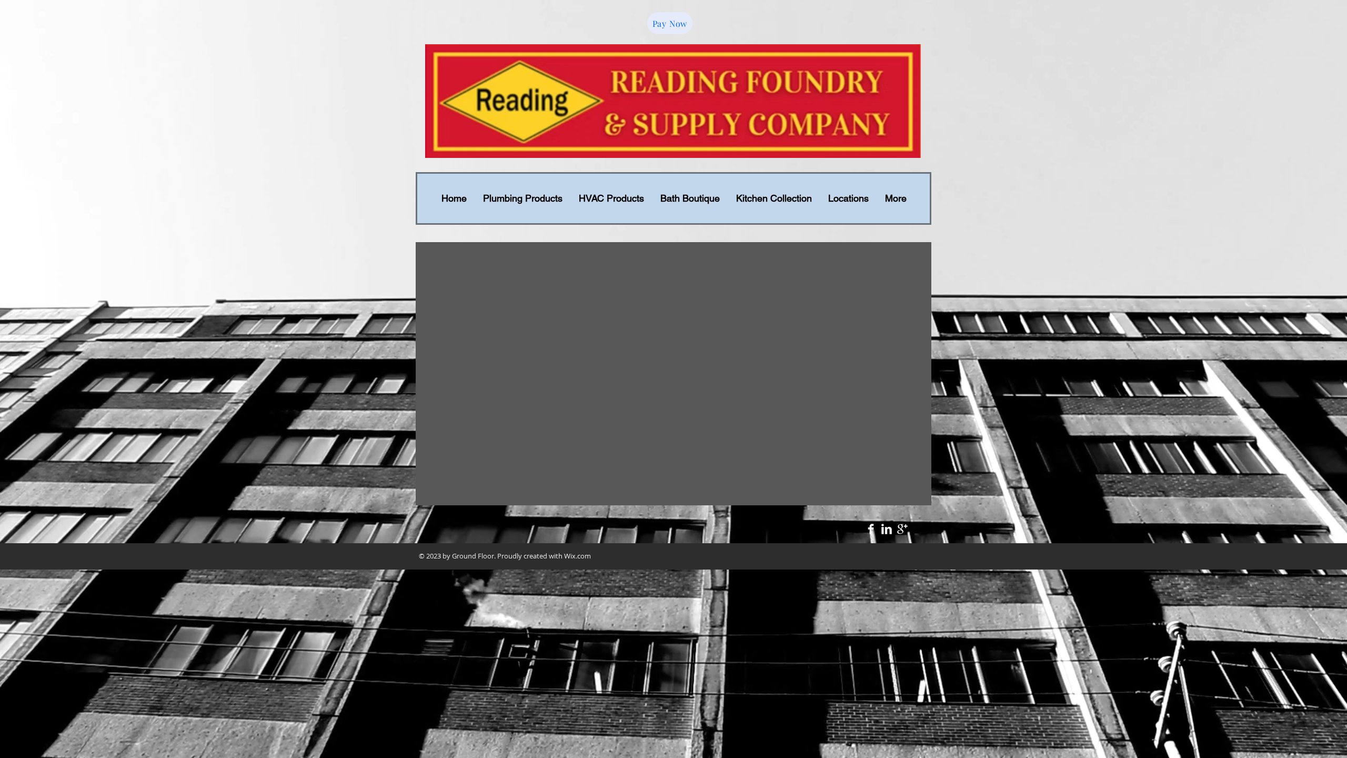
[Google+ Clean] (902, 529)
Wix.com (577, 556)
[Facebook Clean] (871, 529)
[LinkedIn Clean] (886, 529)
